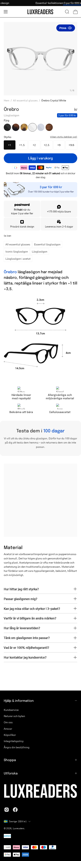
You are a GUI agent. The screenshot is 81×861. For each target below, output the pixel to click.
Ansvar (8, 728)
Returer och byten (14, 716)
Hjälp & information (19, 700)
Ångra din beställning (16, 747)
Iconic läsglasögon (16, 251)
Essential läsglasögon (47, 244)
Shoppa (10, 760)
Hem (6, 100)
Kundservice (11, 710)
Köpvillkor (10, 735)
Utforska (11, 773)
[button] (67, 12)
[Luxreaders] (40, 11)
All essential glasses (25, 100)
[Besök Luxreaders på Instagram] (6, 809)
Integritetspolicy (14, 741)
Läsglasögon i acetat (18, 258)
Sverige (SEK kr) (18, 821)
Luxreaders (18, 828)
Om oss (8, 722)
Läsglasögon (39, 251)
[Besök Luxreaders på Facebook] (15, 809)
